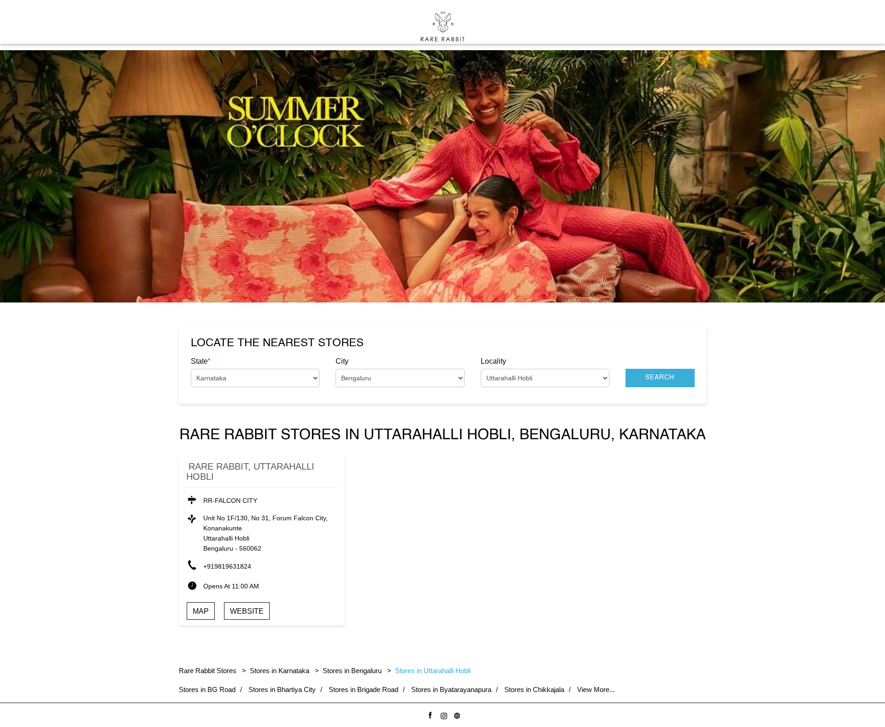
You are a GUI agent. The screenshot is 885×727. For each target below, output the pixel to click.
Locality (493, 361)
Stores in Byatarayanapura (451, 689)
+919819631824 (227, 566)
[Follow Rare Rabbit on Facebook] (429, 714)
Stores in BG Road (207, 689)
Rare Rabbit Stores (208, 671)
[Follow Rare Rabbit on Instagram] (442, 714)
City (342, 361)
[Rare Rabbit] (443, 26)
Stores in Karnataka (279, 671)
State (200, 361)
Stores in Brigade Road (363, 689)
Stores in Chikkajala (534, 689)
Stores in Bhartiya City (282, 689)
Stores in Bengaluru (352, 671)
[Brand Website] (455, 714)
